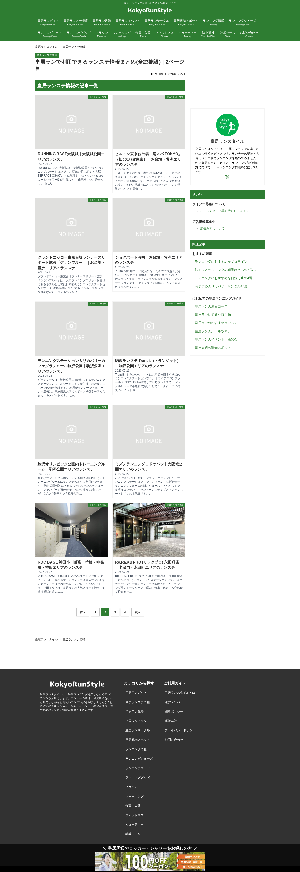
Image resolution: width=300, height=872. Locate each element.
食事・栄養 (133, 806)
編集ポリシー (174, 711)
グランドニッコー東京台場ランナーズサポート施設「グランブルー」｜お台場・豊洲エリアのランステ (71, 262)
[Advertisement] (227, 74)
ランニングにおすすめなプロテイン (221, 261)
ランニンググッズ (137, 777)
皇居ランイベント (137, 721)
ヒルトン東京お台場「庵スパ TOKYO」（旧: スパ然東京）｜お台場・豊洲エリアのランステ (148, 159)
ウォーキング (134, 796)
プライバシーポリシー (180, 730)
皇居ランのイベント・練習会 (216, 339)
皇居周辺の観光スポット (213, 348)
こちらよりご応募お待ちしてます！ (224, 211)
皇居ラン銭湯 (134, 711)
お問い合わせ (174, 739)
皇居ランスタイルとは (180, 692)
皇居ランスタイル (46, 47)
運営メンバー (174, 702)
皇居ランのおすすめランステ (216, 323)
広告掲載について (212, 228)
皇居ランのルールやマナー (214, 331)
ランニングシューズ (139, 758)
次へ (138, 612)
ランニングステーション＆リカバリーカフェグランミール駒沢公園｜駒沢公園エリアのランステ (71, 366)
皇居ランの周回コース (211, 306)
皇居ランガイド (136, 692)
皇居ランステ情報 (47, 55)
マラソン (131, 787)
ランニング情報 (136, 749)
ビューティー (134, 824)
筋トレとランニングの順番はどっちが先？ (226, 270)
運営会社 (171, 721)
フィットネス (134, 815)
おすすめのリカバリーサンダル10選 (221, 286)
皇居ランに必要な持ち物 (213, 314)
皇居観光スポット (137, 739)
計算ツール (133, 834)
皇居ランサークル (137, 730)
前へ (83, 612)
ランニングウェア (137, 768)
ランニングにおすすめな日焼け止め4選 (223, 278)
